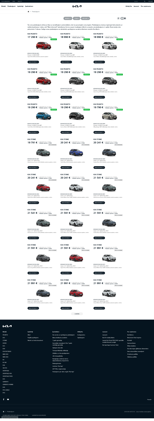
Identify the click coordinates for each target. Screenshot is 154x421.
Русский (150, 1)
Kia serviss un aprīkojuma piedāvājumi (63, 335)
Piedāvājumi (11, 6)
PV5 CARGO (6, 390)
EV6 (4, 365)
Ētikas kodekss (131, 346)
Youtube (8, 399)
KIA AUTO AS (28, 11)
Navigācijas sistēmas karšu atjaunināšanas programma (60, 359)
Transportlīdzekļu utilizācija (60, 350)
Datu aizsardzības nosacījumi (135, 351)
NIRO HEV (5, 354)
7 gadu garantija (57, 340)
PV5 (4, 392)
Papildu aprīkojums (33, 337)
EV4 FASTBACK (7, 351)
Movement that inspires (134, 337)
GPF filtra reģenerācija (59, 369)
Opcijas (85, 18)
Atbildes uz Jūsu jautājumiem (60, 353)
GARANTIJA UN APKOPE (39, 415)
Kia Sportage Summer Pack (110, 345)
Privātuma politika (132, 354)
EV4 (4, 348)
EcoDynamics (81, 335)
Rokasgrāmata (56, 363)
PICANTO (5, 335)
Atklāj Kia (129, 6)
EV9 (4, 387)
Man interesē (33, 62)
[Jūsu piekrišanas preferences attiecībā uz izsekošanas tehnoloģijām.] (9, 418)
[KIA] (77, 6)
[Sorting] (118, 18)
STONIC (5, 340)
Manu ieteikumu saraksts (59, 337)
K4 (3, 359)
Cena (76, 18)
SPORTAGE (6, 370)
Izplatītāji (20, 6)
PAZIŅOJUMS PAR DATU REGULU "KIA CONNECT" (16, 415)
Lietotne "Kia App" (57, 366)
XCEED (4, 343)
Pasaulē (149, 399)
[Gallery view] (121, 18)
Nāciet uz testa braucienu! (35, 340)
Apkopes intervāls (57, 347)
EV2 (4, 337)
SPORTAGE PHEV (8, 376)
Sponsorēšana (131, 343)
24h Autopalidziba (57, 356)
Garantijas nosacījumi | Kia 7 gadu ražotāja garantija (62, 344)
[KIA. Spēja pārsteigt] (7, 326)
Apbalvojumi (80, 337)
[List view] (124, 18)
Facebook (3, 399)
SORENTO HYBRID (8, 384)
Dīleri (29, 335)
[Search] (144, 1)
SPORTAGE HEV (7, 373)
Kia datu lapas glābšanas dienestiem (137, 348)
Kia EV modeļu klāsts (108, 337)
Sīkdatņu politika (132, 357)
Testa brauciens (5, 1)
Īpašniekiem (29, 6)
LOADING (77, 314)
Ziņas (13, 1)
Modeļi (3, 6)
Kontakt (129, 340)
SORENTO (5, 381)
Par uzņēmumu (146, 6)
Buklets (20, 1)
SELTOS (5, 368)
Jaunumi (136, 6)
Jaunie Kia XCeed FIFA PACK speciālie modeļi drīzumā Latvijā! (113, 341)
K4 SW (4, 362)
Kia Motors (130, 335)
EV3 (4, 346)
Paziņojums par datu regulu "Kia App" (63, 371)
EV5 (4, 379)
